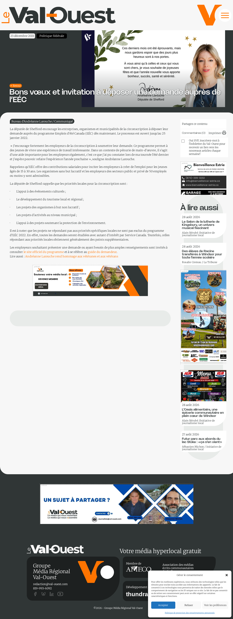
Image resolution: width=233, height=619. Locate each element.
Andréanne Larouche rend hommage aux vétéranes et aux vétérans (71, 256)
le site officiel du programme (44, 252)
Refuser (188, 605)
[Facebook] (219, 123)
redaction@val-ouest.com (50, 584)
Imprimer (215, 133)
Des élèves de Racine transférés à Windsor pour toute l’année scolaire (202, 254)
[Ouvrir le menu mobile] (221, 17)
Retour (17, 85)
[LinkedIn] (199, 123)
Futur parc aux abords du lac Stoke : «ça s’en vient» (202, 440)
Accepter (163, 605)
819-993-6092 (42, 588)
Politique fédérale (51, 36)
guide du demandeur (102, 252)
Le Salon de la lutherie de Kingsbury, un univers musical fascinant (201, 225)
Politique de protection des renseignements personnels (190, 613)
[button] (226, 575)
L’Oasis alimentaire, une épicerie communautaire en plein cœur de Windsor (203, 413)
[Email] (209, 123)
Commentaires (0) (193, 133)
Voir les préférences (215, 605)
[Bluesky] (190, 123)
